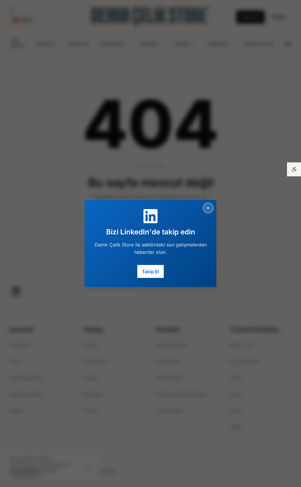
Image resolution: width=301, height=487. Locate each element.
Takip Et (150, 271)
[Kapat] (208, 208)
